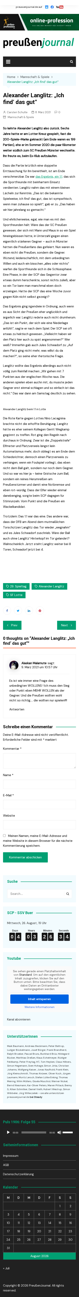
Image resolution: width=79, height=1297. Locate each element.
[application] (39, 1132)
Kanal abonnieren (18, 1019)
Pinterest (40, 610)
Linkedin (29, 610)
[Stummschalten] (59, 1132)
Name (8, 775)
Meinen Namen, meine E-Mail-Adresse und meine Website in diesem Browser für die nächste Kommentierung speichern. (38, 841)
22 (60, 1231)
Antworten (16, 709)
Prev (14, 625)
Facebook (7, 610)
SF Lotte (16, 595)
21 (49, 1231)
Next (64, 625)
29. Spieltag (18, 586)
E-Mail (8, 795)
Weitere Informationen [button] (39, 1007)
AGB (6, 1165)
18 (18, 1231)
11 (19, 1223)
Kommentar (12, 749)
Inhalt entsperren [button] (39, 999)
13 (39, 1223)
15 (60, 1223)
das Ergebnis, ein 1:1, (49, 177)
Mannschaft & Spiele (21, 117)
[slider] (68, 1132)
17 (8, 1231)
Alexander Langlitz (51, 586)
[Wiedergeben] (8, 1132)
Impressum (10, 1156)
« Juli (6, 1268)
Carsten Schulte (17, 112)
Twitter (18, 610)
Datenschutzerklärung (18, 1174)
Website (9, 816)
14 (49, 1223)
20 (39, 1231)
